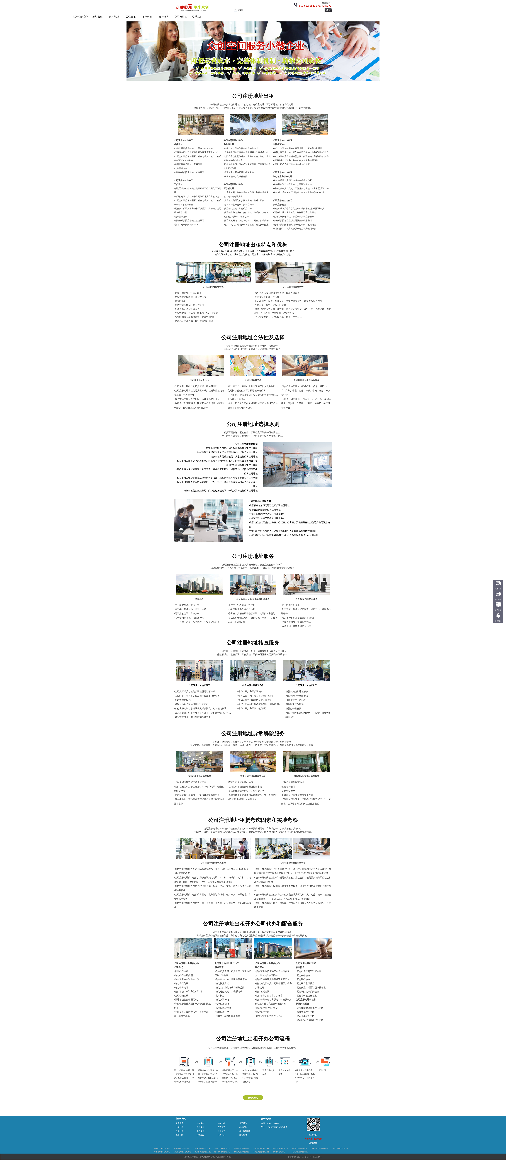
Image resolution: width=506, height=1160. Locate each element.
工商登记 (221, 1127)
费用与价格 (180, 16)
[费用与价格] (253, 1099)
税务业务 (200, 1127)
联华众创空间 (80, 16)
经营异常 (200, 1135)
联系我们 (197, 16)
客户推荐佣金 (244, 1131)
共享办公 (179, 1131)
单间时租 (147, 16)
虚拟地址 (114, 16)
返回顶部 (498, 621)
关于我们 (243, 1123)
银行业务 (200, 1131)
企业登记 (221, 1131)
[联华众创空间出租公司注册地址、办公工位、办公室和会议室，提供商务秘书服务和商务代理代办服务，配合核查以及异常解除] (253, 80)
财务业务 (200, 1123)
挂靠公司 (221, 1135)
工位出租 (131, 16)
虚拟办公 (179, 1127)
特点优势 (243, 1127)
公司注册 (179, 1123)
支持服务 (164, 16)
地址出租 (98, 16)
